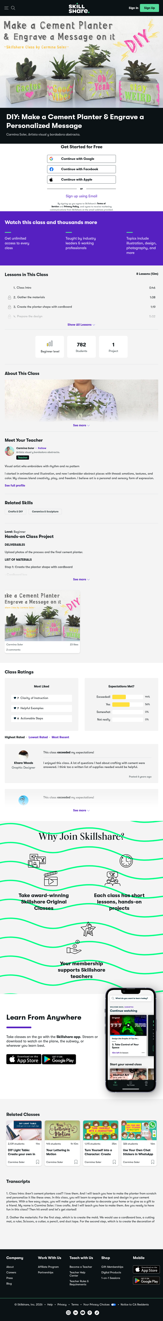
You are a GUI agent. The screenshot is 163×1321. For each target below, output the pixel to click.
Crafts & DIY (15, 511)
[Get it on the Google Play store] (60, 1059)
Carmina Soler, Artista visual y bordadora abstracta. (43, 134)
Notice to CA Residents (135, 1304)
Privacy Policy (71, 206)
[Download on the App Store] (22, 1059)
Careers (11, 1272)
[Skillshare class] (24, 1130)
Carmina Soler (31, 448)
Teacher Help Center (77, 1274)
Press (9, 1278)
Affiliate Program (48, 1266)
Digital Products (111, 1272)
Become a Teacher (81, 1266)
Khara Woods (23, 763)
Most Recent (60, 737)
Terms (75, 1304)
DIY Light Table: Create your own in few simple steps (21, 1154)
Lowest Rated (38, 737)
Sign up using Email (81, 196)
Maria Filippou (24, 808)
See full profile (15, 485)
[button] (6, 8)
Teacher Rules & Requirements (79, 1283)
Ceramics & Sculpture (45, 511)
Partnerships (45, 1272)
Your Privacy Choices (96, 1304)
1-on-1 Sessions (110, 1278)
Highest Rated (15, 737)
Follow (42, 448)
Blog (9, 1283)
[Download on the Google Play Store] (145, 1281)
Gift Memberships (112, 1266)
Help (50, 1304)
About (10, 1266)
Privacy (62, 1304)
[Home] (79, 8)
